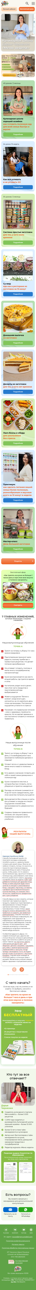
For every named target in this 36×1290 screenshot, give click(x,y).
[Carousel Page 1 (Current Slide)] (8, 974)
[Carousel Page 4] (12, 974)
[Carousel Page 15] (27, 974)
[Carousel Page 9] (19, 974)
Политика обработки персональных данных (18, 1248)
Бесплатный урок (27, 9)
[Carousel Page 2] (9, 974)
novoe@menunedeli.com (22, 1237)
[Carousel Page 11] (22, 974)
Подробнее (18, 134)
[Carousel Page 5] (13, 974)
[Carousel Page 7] (16, 974)
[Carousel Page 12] (23, 974)
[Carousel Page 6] (15, 974)
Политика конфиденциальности (18, 1241)
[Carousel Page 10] (20, 974)
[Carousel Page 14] (26, 974)
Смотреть (18, 605)
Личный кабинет (9, 9)
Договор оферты (18, 1244)
